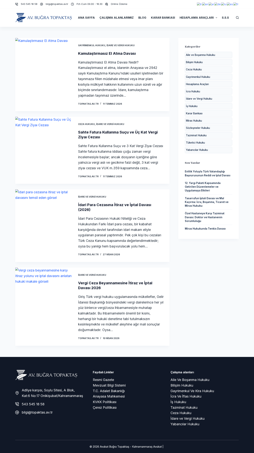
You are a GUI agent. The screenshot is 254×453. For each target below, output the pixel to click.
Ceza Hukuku (86, 124)
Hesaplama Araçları (197, 17)
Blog (142, 17)
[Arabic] (211, 4)
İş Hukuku (191, 106)
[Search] (237, 17)
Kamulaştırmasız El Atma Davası (107, 53)
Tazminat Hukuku (196, 135)
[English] (205, 4)
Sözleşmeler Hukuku (198, 127)
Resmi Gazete (103, 380)
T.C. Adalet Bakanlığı (109, 391)
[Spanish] (230, 4)
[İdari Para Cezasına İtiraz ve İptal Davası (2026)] (44, 225)
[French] (236, 4)
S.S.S (225, 17)
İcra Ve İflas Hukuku (186, 396)
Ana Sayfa (86, 17)
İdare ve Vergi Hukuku (121, 45)
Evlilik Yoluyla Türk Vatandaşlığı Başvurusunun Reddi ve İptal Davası (207, 173)
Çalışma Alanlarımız (116, 17)
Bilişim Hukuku (194, 62)
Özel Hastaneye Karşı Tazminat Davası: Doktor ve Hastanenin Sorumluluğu (204, 217)
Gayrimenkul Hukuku (91, 45)
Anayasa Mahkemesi (109, 396)
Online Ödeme (119, 3)
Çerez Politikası (105, 407)
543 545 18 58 (29, 3)
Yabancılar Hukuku (197, 149)
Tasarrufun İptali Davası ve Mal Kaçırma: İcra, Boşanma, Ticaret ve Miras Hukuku (207, 202)
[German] (217, 4)
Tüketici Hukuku (195, 142)
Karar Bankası (163, 17)
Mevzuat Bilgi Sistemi (109, 385)
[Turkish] (199, 4)
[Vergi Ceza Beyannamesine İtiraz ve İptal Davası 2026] (44, 307)
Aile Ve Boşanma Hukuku (190, 380)
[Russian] (224, 4)
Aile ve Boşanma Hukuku (200, 54)
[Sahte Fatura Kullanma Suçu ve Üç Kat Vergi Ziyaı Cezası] (44, 150)
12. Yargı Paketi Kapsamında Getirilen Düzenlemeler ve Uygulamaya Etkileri (203, 187)
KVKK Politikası (104, 402)
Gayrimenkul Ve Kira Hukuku (192, 391)
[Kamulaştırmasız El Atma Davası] (44, 74)
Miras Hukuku (194, 120)
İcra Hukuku (193, 91)
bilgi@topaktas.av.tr (57, 3)
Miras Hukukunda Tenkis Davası (205, 228)
